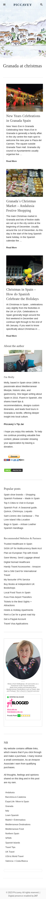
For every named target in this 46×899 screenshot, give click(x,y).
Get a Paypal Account (15, 619)
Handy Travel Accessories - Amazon (22, 566)
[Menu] (4, 4)
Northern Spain (12, 833)
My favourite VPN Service (17, 579)
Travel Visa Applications (16, 623)
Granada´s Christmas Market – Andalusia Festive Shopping (21, 205)
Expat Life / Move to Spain (17, 801)
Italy (7, 811)
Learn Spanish (12, 815)
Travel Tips (10, 847)
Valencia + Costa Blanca (16, 861)
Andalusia (10, 792)
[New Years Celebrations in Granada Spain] (24, 98)
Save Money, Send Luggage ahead (22, 557)
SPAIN (8, 838)
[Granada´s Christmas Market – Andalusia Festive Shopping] (24, 183)
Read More (11, 161)
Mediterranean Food (14, 829)
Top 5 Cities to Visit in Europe (19, 503)
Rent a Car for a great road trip (19, 614)
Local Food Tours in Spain (17, 592)
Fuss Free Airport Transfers (18, 597)
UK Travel (9, 852)
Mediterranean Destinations (17, 824)
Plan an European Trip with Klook (21, 553)
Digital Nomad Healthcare (17, 562)
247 (36, 896)
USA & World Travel (14, 856)
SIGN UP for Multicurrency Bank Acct (23, 548)
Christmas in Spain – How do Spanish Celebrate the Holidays (22, 294)
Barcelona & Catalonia (15, 797)
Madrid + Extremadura (15, 820)
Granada (9, 806)
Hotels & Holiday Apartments (18, 610)
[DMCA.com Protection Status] (13, 471)
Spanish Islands (12, 843)
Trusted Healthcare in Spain (18, 544)
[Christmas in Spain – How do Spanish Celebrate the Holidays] (24, 270)
